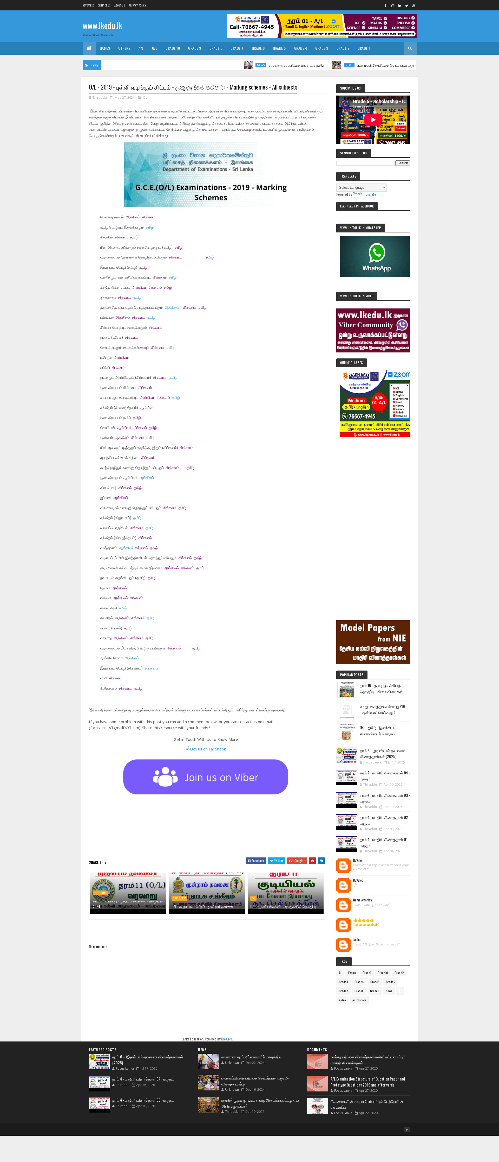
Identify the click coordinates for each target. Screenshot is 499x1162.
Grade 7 (237, 48)
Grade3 (343, 982)
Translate (369, 194)
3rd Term (179, 898)
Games (105, 48)
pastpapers (359, 1000)
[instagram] (393, 5)
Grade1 (367, 972)
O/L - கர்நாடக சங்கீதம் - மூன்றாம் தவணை (203, 906)
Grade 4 (300, 48)
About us (119, 5)
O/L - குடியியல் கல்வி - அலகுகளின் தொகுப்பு (283, 906)
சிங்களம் (148, 217)
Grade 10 (173, 48)
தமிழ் (150, 227)
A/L (141, 48)
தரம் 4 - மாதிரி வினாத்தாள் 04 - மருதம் (143, 1079)
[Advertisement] (373, 522)
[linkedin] (400, 5)
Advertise (88, 5)
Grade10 (383, 972)
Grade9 (374, 991)
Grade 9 (194, 48)
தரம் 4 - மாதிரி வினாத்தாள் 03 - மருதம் (143, 1100)
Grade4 (359, 982)
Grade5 (374, 982)
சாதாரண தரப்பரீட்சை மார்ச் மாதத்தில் (264, 65)
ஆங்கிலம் (133, 217)
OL (145, 97)
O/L (154, 48)
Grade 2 (343, 48)
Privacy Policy (137, 5)
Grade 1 (364, 48)
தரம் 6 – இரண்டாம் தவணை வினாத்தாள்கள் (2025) (382, 753)
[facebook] (386, 5)
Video (342, 1000)
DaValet (358, 860)
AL (340, 972)
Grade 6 (258, 48)
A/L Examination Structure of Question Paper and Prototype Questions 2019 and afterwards (368, 1082)
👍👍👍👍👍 (363, 920)
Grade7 (343, 991)
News (228, 65)
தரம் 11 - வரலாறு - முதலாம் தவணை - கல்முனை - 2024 (129, 903)
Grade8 (359, 991)
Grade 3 (321, 48)
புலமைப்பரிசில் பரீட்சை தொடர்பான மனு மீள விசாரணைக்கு (367, 65)
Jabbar (357, 940)
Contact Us (103, 5)
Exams (352, 972)
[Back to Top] (407, 1129)
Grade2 (399, 972)
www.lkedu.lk (102, 25)
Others (124, 48)
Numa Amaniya (362, 900)
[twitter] (407, 5)
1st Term (100, 893)
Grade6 (390, 982)
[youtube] (414, 5)
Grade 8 (215, 48)
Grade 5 (279, 48)
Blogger (226, 1038)
